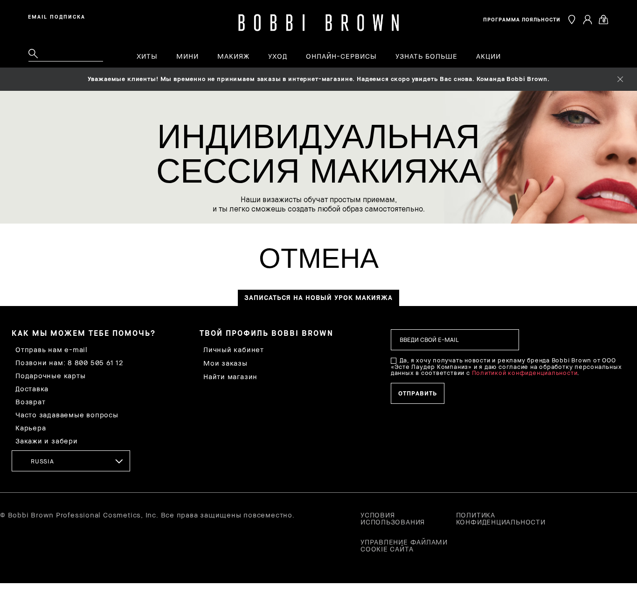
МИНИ (187, 56)
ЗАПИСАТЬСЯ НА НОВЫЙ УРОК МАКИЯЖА (318, 297)
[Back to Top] (608, 454)
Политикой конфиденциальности (525, 372)
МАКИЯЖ (233, 56)
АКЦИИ (488, 56)
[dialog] (58, 16)
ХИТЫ (147, 56)
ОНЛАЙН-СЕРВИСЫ (341, 56)
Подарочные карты (50, 375)
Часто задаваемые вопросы (66, 414)
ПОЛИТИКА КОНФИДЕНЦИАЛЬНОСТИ (501, 518)
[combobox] (71, 460)
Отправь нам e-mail (51, 349)
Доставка (31, 388)
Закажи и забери (46, 440)
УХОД (277, 56)
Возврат (30, 401)
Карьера (30, 427)
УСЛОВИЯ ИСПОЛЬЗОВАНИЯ (392, 518)
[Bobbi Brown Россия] (318, 23)
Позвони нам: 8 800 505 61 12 (69, 362)
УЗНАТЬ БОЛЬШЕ (426, 56)
